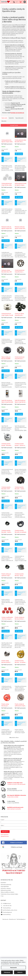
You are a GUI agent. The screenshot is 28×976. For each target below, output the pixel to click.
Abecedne (3, 121)
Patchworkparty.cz (21, 919)
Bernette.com (12, 919)
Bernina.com (6, 919)
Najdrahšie (11, 118)
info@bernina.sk (7, 903)
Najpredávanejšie (19, 118)
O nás (2, 896)
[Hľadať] (16, 1)
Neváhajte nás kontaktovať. (17, 112)
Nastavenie (13, 967)
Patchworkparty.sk (7, 912)
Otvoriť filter (14, 125)
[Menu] (24, 1)
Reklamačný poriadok (6, 890)
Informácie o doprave (6, 888)
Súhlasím (19, 972)
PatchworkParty (7, 907)
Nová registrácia (4, 834)
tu (18, 963)
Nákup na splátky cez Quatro (7, 892)
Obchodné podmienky (6, 884)
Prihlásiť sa (5, 831)
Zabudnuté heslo (5, 836)
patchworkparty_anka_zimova (10, 910)
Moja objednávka (5, 886)
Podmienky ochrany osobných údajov (9, 894)
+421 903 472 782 (7, 905)
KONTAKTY (3, 882)
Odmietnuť (7, 972)
